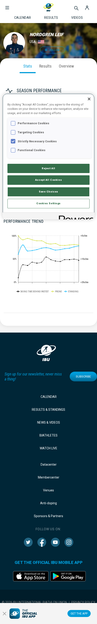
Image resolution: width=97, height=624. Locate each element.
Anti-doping (48, 503)
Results (45, 66)
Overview (66, 66)
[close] (4, 613)
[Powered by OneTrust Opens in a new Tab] (75, 216)
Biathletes (48, 435)
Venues (48, 490)
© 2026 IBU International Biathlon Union (34, 602)
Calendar (49, 397)
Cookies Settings (48, 203)
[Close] (89, 99)
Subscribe (83, 376)
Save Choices (48, 191)
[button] (7, 5)
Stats (27, 66)
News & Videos (48, 422)
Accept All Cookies (48, 179)
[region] (48, 156)
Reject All (48, 168)
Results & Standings (48, 409)
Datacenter (49, 464)
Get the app (79, 613)
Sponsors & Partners (48, 516)
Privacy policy (83, 602)
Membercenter (48, 477)
